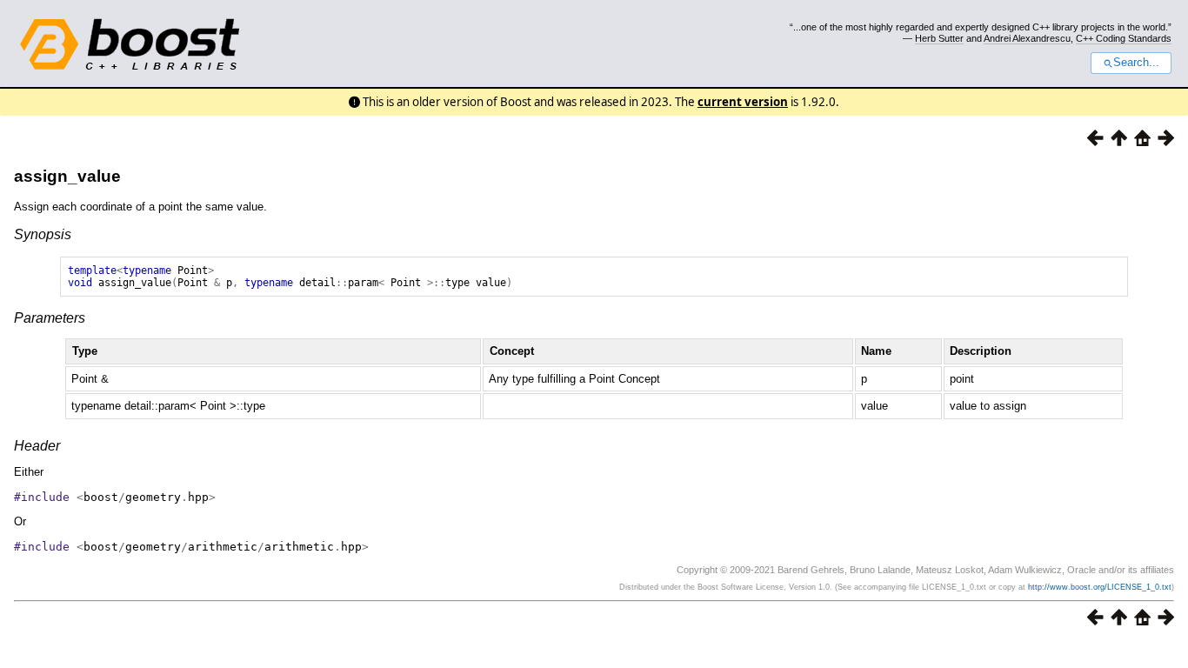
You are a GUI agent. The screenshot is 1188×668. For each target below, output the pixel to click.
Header (37, 445)
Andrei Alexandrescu (1027, 38)
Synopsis (42, 234)
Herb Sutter (939, 38)
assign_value (67, 176)
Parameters (49, 318)
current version (742, 102)
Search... (1136, 63)
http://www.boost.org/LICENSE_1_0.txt (1099, 587)
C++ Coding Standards (1123, 38)
